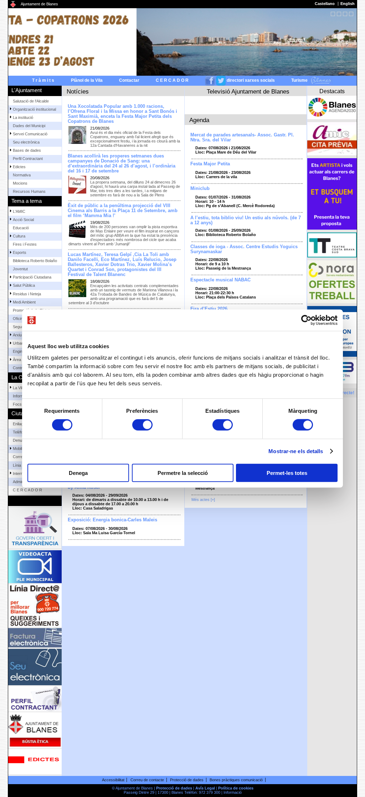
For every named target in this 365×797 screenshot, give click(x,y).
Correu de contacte (147, 780)
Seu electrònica (26, 142)
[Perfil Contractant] (35, 698)
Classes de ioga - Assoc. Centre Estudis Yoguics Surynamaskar (244, 249)
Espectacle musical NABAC (220, 279)
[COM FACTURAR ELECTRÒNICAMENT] (35, 637)
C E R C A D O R (172, 80)
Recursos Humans (29, 191)
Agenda (199, 120)
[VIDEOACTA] (35, 566)
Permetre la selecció (183, 473)
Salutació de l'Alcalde (31, 101)
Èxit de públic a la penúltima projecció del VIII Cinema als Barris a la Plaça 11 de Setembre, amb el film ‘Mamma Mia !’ (123, 210)
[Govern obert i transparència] (35, 528)
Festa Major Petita (210, 163)
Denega (78, 473)
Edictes (19, 167)
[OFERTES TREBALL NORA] (332, 281)
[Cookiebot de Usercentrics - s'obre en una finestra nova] (306, 320)
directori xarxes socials (251, 80)
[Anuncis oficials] (35, 761)
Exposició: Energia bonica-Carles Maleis (112, 519)
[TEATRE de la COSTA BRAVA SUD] (332, 244)
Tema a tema (26, 201)
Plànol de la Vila (87, 80)
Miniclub (200, 188)
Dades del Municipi (29, 126)
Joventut (20, 269)
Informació (232, 792)
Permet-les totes (287, 473)
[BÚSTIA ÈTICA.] (35, 730)
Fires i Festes (25, 244)
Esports (19, 252)
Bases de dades (27, 150)
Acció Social (23, 219)
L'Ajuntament (26, 90)
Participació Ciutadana (32, 277)
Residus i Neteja (27, 294)
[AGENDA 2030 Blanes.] (332, 107)
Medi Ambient (24, 302)
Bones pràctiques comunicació (236, 780)
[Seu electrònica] (35, 667)
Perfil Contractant (28, 158)
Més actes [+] (203, 499)
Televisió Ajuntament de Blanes (248, 91)
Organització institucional (34, 109)
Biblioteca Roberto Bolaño (35, 261)
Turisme (300, 80)
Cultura (19, 236)
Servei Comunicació (30, 134)
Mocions (20, 183)
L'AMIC (19, 211)
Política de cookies (235, 788)
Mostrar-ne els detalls (295, 451)
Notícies (78, 91)
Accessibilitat (113, 780)
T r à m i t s (43, 80)
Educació (21, 228)
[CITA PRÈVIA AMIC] (332, 138)
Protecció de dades (187, 780)
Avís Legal (205, 788)
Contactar (129, 80)
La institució (23, 117)
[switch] (142, 425)
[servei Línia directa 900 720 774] (35, 605)
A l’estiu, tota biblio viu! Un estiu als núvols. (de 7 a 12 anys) (245, 220)
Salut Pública (24, 285)
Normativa (22, 175)
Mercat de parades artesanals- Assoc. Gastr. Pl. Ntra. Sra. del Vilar (242, 137)
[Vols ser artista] (332, 194)
